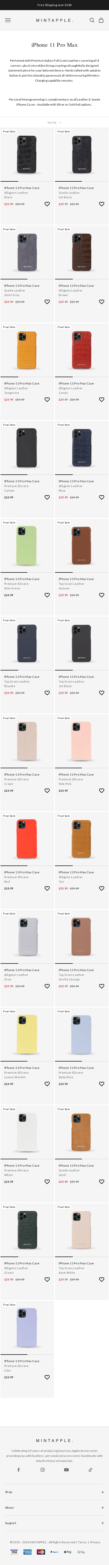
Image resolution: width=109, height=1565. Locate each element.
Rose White (67, 1272)
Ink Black (65, 197)
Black (8, 197)
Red (7, 881)
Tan (61, 881)
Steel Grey (12, 295)
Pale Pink (65, 783)
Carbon (9, 490)
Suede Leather (69, 192)
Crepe (8, 783)
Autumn (64, 588)
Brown (63, 295)
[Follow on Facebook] (18, 1469)
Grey (8, 979)
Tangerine (11, 392)
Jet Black (65, 686)
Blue (62, 490)
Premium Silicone (16, 486)
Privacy (95, 1542)
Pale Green (12, 588)
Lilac (7, 1370)
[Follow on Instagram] (42, 1469)
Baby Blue (66, 1077)
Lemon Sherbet (15, 1077)
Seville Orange (69, 979)
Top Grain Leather (72, 583)
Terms (82, 1542)
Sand (62, 1174)
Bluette (9, 686)
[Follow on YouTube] (66, 1469)
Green (9, 1272)
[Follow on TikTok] (90, 1469)
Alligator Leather (16, 192)
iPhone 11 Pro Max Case (22, 188)
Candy (63, 392)
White (8, 1174)
